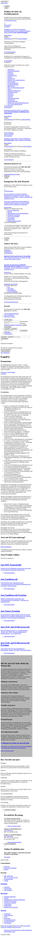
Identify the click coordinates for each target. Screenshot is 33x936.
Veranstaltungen (8, 915)
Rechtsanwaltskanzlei (10, 896)
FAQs (5, 917)
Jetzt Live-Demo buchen (7, 750)
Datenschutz (16, 930)
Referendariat (7, 906)
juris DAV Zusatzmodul (11, 565)
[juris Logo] (4, 3)
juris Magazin (7, 923)
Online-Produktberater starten (12, 174)
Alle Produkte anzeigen (10, 20)
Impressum (7, 930)
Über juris (6, 866)
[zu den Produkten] (8, 38)
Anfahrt (6, 880)
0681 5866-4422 (8, 830)
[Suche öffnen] (7, 329)
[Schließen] (8, 327)
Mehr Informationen (6, 547)
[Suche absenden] (14, 329)
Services (3, 910)
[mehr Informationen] (16, 561)
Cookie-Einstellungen (26, 930)
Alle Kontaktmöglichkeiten (11, 313)
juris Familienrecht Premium (13, 595)
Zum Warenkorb (5, 352)
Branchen (4, 893)
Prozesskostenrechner (10, 920)
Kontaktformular (8, 879)
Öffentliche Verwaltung (10, 901)
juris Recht (7, 887)
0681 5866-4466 (8, 836)
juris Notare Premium (10, 611)
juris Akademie (8, 890)
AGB (11, 930)
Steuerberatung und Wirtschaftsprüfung (14, 899)
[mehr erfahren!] (8, 372)
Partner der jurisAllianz (10, 868)
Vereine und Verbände (10, 902)
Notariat (6, 898)
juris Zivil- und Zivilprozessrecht (15, 627)
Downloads (7, 918)
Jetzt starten (7, 857)
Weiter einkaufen (5, 351)
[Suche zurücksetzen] (24, 331)
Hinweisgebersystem (9, 931)
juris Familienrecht (9, 579)
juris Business (7, 888)
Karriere (6, 869)
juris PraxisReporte (9, 921)
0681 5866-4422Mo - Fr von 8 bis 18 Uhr (11, 876)
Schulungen (7, 914)
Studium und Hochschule (11, 907)
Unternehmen (7, 904)
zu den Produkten (22, 38)
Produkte (4, 884)
